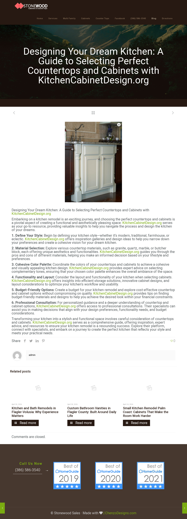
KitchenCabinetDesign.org (31, 214)
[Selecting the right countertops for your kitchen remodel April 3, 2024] (2, 508)
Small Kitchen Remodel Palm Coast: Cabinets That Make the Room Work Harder (145, 412)
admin (32, 355)
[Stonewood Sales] (31, 6)
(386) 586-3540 (27, 470)
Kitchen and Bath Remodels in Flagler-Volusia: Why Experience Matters (35, 412)
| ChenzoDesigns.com (119, 513)
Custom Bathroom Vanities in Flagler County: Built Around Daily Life (91, 412)
